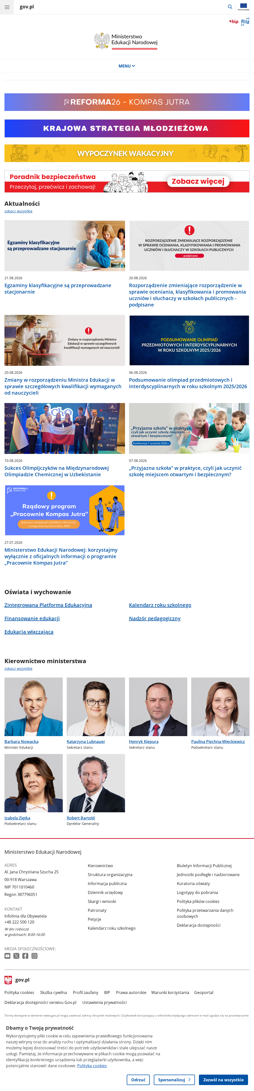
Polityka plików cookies (198, 901)
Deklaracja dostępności (199, 925)
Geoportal (203, 992)
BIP (107, 992)
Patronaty (97, 910)
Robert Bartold (81, 818)
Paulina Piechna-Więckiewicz (218, 741)
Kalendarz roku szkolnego (112, 928)
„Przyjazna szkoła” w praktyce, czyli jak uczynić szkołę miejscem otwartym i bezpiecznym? (185, 471)
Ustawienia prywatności (104, 1002)
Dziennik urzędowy (105, 892)
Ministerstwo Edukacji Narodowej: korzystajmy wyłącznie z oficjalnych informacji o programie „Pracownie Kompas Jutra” (61, 556)
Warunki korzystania (170, 992)
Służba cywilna (53, 992)
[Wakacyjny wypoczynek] (127, 160)
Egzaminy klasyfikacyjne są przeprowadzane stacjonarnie (57, 288)
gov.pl (22, 980)
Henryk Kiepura (144, 741)
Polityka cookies (19, 992)
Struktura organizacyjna (110, 874)
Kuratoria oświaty (193, 883)
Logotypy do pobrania (197, 892)
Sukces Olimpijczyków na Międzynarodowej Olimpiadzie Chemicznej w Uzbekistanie (56, 471)
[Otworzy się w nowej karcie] (7, 956)
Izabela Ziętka (17, 818)
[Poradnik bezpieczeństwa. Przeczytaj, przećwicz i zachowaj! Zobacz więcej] (127, 181)
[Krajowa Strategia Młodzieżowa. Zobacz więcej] (127, 128)
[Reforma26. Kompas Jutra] (127, 109)
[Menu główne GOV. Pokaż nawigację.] (7, 7)
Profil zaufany (85, 992)
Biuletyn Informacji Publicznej (204, 865)
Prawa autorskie (131, 992)
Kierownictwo (100, 865)
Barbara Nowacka (21, 741)
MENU (125, 66)
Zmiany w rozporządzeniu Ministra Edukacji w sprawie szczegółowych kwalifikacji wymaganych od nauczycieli (63, 386)
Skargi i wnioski (102, 901)
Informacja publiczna (107, 883)
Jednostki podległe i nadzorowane (208, 874)
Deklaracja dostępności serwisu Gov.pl (40, 1002)
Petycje (94, 919)
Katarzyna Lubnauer (86, 741)
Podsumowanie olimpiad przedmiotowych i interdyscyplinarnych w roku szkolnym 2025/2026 (188, 383)
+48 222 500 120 (19, 922)
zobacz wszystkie (18, 211)
